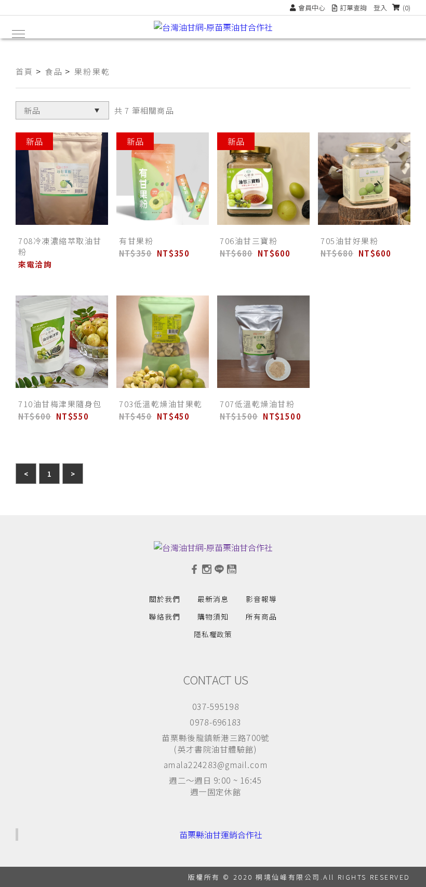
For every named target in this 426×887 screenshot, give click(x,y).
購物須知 (213, 616)
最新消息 (213, 599)
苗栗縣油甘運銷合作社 (220, 834)
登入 (380, 7)
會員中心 (311, 7)
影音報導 (261, 599)
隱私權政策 (213, 634)
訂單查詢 (353, 7)
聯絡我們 (164, 616)
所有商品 (261, 616)
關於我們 (164, 599)
